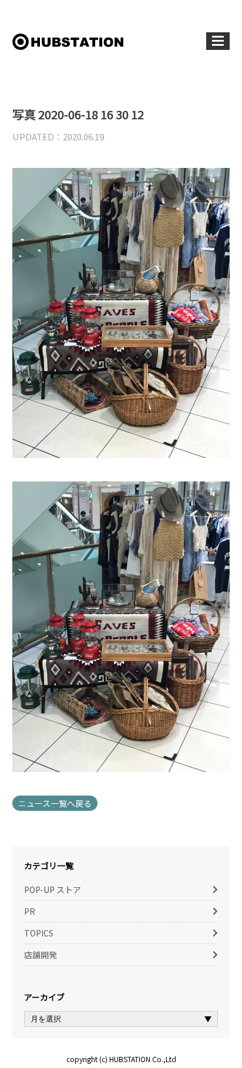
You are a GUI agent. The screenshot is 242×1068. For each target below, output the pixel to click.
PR (29, 911)
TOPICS (38, 933)
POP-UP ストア (52, 889)
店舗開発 (40, 955)
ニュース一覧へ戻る (55, 803)
